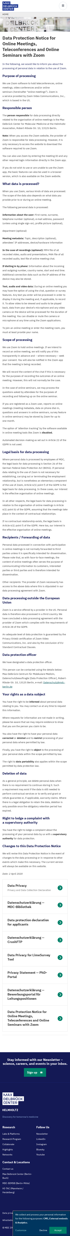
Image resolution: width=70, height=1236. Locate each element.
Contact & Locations (16, 1162)
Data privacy (8, 1213)
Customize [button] (20, 1230)
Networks (7, 1154)
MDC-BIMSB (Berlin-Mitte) (16, 1183)
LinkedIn (40, 1139)
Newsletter (42, 1133)
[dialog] (41, 1223)
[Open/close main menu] (63, 6)
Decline (43, 1230)
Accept (58, 1230)
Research (8, 1127)
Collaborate (8, 1144)
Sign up (32, 1072)
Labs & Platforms (11, 1133)
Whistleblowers (10, 1220)
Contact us (7, 1168)
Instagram (41, 1144)
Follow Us (42, 1127)
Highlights (7, 1149)
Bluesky (40, 1149)
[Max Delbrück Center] (10, 9)
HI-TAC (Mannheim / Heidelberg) (12, 1190)
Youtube (40, 1154)
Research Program (11, 1139)
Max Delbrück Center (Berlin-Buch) (17, 1176)
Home (5, 14)
